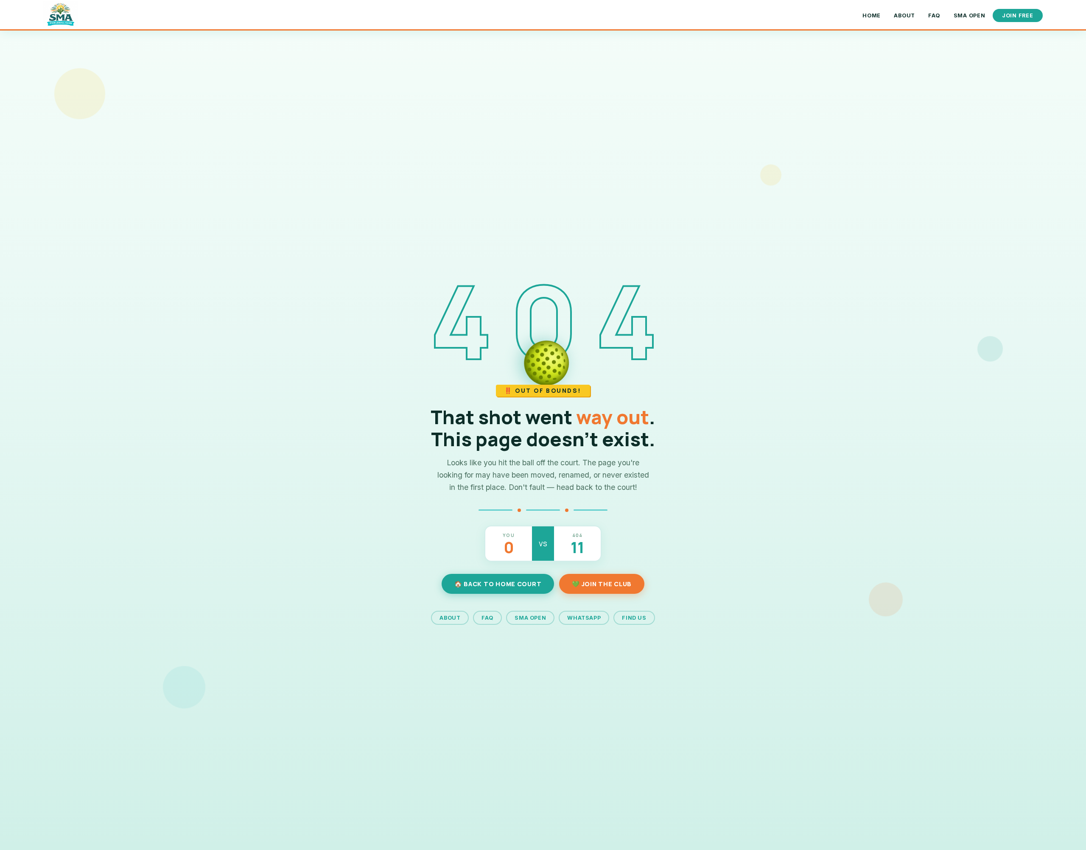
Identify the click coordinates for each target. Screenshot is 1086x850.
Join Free (1017, 15)
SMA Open (969, 15)
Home (871, 15)
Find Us (634, 618)
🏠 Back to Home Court (497, 584)
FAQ (934, 15)
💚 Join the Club (602, 584)
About (904, 15)
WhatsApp (584, 618)
